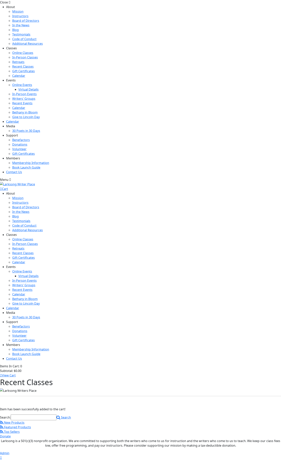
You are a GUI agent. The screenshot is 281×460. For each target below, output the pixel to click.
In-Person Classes (25, 57)
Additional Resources (27, 43)
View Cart (9, 375)
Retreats (18, 62)
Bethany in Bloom (25, 112)
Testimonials (21, 34)
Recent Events (22, 103)
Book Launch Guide (26, 167)
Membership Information (30, 163)
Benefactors (21, 140)
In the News (20, 25)
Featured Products (17, 427)
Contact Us (14, 172)
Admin (4, 453)
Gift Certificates (23, 71)
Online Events (22, 85)
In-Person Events (24, 94)
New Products (13, 422)
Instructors (20, 16)
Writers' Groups (23, 99)
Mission (18, 11)
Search (65, 417)
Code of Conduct (24, 39)
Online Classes (22, 53)
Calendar (18, 76)
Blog (15, 30)
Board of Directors (25, 21)
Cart (5, 189)
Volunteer (19, 149)
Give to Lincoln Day (26, 117)
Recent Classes (23, 66)
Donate (5, 436)
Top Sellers (11, 432)
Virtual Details (28, 89)
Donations (19, 144)
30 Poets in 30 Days (26, 131)
